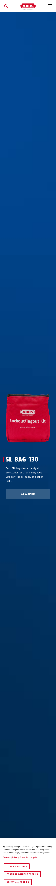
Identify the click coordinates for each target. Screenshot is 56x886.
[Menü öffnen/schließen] (50, 6)
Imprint (34, 857)
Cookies (6, 857)
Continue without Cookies (22, 874)
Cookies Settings (17, 866)
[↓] (33, 448)
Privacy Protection (20, 857)
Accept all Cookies (18, 882)
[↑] (22, 448)
